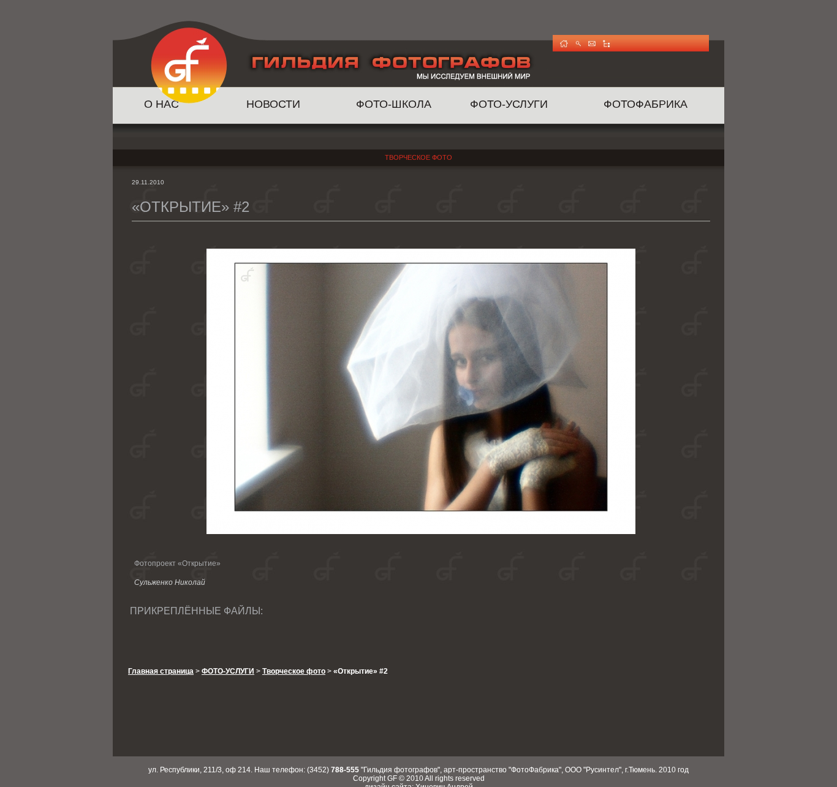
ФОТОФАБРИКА (645, 104)
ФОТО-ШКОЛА (393, 104)
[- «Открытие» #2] (420, 531)
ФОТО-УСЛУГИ (509, 104)
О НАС (161, 104)
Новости (273, 104)
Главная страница (161, 671)
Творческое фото (418, 157)
